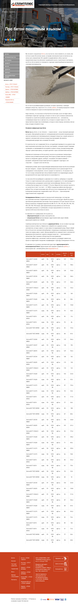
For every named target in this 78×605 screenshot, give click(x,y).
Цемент (23, 567)
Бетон (22, 558)
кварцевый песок (53, 248)
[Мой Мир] (10, 40)
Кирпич (23, 586)
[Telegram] (14, 40)
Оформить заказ (60, 558)
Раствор (23, 562)
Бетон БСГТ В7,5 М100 (32, 328)
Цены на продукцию (61, 563)
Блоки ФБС (24, 577)
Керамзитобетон (26, 581)
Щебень (23, 572)
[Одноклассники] (8, 40)
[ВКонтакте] (6, 40)
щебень (66, 246)
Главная (6, 12)
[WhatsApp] (12, 40)
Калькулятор (59, 569)
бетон (43, 54)
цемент (54, 107)
